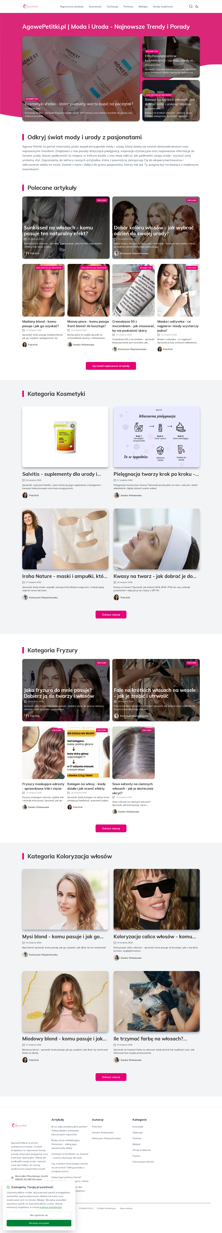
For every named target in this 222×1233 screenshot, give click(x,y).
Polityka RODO (86, 1208)
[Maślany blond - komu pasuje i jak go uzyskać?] (43, 290)
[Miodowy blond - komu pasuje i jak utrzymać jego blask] (65, 1001)
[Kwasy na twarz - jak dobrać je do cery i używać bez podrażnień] (157, 539)
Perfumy (128, 6)
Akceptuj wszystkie (39, 1223)
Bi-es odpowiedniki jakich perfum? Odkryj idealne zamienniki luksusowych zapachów (69, 1130)
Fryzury (136, 1155)
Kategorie (140, 1119)
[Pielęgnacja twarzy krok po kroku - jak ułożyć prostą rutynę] (157, 436)
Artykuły (58, 1119)
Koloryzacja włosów (143, 1161)
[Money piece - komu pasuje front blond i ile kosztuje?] (88, 290)
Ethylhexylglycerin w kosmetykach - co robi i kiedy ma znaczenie (170, 60)
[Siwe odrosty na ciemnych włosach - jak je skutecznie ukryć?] (133, 752)
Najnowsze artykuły (72, 6)
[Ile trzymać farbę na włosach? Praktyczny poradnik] (157, 1001)
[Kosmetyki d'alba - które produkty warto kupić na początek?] (81, 78)
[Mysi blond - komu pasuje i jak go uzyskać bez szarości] (65, 899)
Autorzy (98, 1119)
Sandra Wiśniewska (131, 495)
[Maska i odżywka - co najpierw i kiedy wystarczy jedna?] (178, 290)
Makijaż (143, 6)
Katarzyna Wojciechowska (134, 253)
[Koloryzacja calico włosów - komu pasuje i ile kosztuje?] (157, 899)
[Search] (191, 6)
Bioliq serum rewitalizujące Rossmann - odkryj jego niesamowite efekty (66, 1144)
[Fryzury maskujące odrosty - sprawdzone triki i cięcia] (43, 752)
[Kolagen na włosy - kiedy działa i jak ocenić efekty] (88, 752)
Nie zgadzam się (39, 1215)
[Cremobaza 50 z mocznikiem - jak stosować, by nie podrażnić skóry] (133, 290)
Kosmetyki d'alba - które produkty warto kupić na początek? (79, 103)
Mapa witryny (126, 1208)
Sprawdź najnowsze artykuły (111, 366)
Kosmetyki (95, 6)
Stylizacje (112, 6)
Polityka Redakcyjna (106, 1208)
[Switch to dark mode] (197, 6)
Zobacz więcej (111, 614)
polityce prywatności (51, 1207)
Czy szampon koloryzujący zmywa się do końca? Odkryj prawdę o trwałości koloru (70, 1167)
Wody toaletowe (163, 6)
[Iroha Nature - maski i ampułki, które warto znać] (65, 539)
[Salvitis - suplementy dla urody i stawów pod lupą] (65, 436)
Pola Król (34, 253)
